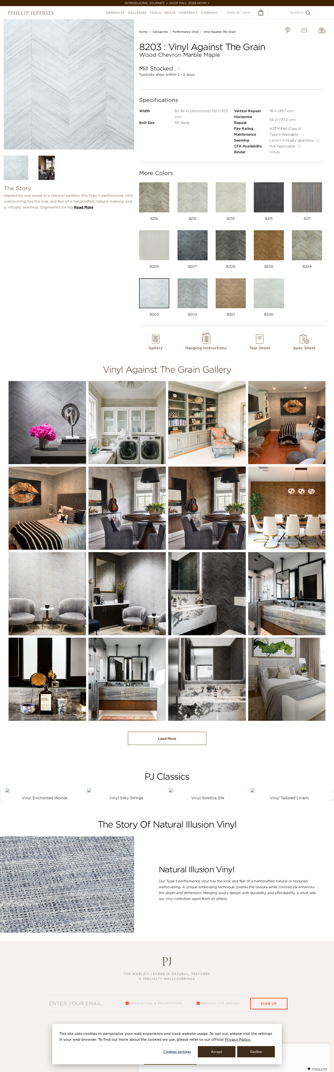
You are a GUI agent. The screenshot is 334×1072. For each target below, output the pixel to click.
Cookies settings (177, 1052)
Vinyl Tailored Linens (289, 798)
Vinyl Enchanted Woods (44, 798)
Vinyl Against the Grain (219, 31)
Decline (256, 1052)
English (319, 1069)
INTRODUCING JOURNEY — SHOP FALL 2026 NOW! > (167, 3)
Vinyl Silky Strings (126, 798)
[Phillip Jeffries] (30, 13)
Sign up (269, 1004)
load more (167, 739)
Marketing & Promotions (156, 1003)
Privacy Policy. (238, 1039)
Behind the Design (220, 1003)
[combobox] (317, 1069)
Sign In (233, 12)
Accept (216, 1052)
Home (143, 31)
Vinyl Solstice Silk (207, 798)
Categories (160, 31)
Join (246, 12)
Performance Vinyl (185, 31)
